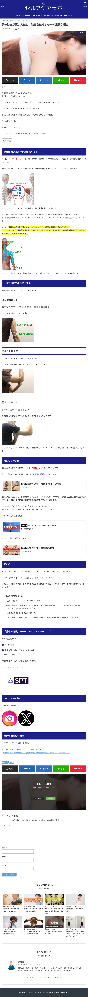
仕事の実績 (58, 15)
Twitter (39, 799)
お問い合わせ (68, 15)
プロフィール (26, 15)
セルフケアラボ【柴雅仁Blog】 (42, 992)
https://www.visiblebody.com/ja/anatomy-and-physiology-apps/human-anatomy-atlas (36, 753)
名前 (4, 848)
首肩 (12, 762)
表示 (8, 141)
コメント (6, 825)
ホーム (18, 15)
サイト (4, 865)
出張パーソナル (48, 15)
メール (5, 856)
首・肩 (6, 762)
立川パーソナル (37, 15)
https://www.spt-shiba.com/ (12, 667)
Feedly (50, 799)
